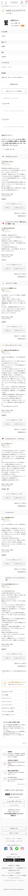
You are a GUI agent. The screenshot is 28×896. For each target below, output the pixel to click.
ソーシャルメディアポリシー (14, 878)
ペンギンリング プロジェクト (10, 880)
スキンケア (8, 838)
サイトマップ (21, 880)
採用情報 (17, 865)
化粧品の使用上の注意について (8, 868)
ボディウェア (19, 841)
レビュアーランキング (7, 705)
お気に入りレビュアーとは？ (11, 98)
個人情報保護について (21, 868)
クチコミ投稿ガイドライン (8, 714)
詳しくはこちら (14, 145)
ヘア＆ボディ (19, 838)
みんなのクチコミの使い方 (8, 708)
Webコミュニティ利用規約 (7, 875)
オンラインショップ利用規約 (14, 873)
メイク (13, 838)
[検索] (6, 2)
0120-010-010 (17, 794)
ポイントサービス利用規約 (20, 875)
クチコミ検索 (5, 695)
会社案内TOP (11, 865)
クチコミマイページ (6, 698)
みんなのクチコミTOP (7, 691)
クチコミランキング (6, 701)
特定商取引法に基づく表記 (14, 870)
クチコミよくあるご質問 (8, 711)
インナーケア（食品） (10, 841)
